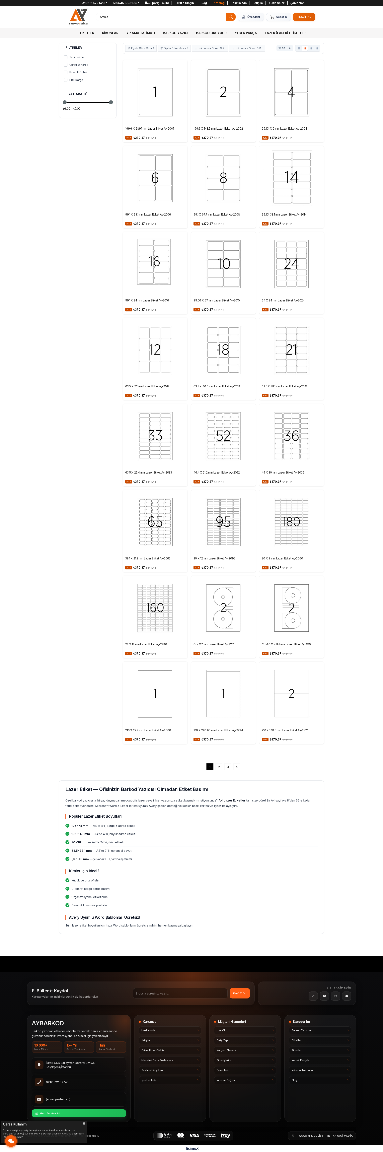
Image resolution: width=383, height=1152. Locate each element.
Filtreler (74, 47)
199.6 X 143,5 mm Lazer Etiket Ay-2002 (218, 128)
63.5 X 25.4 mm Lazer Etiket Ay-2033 (148, 472)
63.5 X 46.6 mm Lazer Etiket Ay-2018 (216, 386)
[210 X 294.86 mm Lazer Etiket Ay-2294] (223, 694)
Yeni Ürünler (77, 57)
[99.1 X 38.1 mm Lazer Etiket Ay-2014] (291, 178)
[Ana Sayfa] (79, 17)
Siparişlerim (224, 1060)
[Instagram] (313, 996)
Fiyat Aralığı (77, 94)
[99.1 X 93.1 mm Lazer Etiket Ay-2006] (155, 178)
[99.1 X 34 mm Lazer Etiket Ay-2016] (155, 264)
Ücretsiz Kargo (78, 64)
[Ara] (231, 17)
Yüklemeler (277, 3)
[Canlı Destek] (11, 1141)
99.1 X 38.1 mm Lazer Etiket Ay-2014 (284, 214)
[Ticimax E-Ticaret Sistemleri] (192, 1149)
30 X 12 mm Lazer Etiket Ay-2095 (214, 558)
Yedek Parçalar (301, 1060)
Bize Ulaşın (186, 3)
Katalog (219, 3)
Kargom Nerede (226, 1050)
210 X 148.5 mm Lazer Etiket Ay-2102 (285, 730)
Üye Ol (221, 1030)
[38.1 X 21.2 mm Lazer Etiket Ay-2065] (155, 522)
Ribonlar (297, 1050)
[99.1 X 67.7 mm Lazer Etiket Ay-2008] (223, 178)
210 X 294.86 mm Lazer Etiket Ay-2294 (218, 730)
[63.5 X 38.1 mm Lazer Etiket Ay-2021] (291, 350)
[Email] (346, 996)
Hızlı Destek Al (50, 1113)
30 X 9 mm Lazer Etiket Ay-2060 (282, 558)
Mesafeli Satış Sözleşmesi (157, 1060)
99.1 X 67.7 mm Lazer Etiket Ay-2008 (216, 214)
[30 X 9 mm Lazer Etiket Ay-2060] (291, 522)
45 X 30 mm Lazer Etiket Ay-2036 (283, 472)
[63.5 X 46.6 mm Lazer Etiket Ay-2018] (223, 350)
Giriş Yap (222, 1040)
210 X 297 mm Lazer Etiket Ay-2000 (148, 730)
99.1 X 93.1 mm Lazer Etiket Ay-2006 (148, 214)
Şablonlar (297, 3)
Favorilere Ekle (182, 64)
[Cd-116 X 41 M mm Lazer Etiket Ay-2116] (291, 608)
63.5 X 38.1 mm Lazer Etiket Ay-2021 (284, 386)
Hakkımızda (239, 3)
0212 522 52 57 (96, 3)
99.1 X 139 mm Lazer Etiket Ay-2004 (284, 128)
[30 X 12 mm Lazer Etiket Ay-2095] (223, 522)
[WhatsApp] (335, 996)
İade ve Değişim (226, 1080)
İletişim (258, 3)
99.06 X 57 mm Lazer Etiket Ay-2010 (216, 300)
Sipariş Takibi (159, 3)
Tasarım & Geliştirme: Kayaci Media (325, 1135)
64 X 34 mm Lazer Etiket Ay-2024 (283, 300)
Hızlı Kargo (76, 80)
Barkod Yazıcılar (302, 1030)
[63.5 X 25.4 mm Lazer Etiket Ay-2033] (155, 436)
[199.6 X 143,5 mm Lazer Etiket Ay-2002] (223, 92)
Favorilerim (223, 1070)
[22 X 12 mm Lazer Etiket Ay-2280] (155, 608)
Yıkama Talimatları (303, 1070)
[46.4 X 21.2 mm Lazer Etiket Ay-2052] (223, 436)
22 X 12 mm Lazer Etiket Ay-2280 (146, 644)
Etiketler (296, 1040)
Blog (204, 3)
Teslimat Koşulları (152, 1070)
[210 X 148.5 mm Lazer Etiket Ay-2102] (291, 694)
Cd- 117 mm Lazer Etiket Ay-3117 (213, 644)
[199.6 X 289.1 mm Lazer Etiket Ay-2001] (155, 92)
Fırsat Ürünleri (78, 72)
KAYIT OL (239, 993)
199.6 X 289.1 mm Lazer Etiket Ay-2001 (149, 128)
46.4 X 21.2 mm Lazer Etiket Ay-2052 (216, 472)
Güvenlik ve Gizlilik (152, 1050)
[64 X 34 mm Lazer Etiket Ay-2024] (291, 264)
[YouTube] (324, 996)
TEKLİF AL (304, 16)
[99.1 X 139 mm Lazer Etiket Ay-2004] (291, 92)
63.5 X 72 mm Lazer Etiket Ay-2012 (147, 386)
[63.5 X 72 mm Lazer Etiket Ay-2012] (155, 350)
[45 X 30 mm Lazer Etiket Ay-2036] (291, 436)
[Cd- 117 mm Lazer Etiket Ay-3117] (223, 608)
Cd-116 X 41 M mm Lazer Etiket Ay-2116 (286, 644)
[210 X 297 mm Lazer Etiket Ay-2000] (155, 694)
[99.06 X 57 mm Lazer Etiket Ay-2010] (223, 264)
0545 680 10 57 (127, 3)
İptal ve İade (149, 1080)
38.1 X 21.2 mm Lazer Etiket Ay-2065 (148, 558)
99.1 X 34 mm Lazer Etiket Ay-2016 (147, 300)
